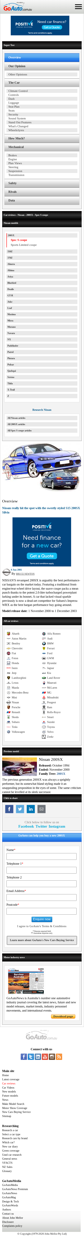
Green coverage (10, 1150)
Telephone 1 (14, 863)
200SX (11, 235)
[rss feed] (59, 1056)
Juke (9, 301)
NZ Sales (7, 1167)
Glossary (7, 1171)
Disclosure (8, 1221)
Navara (11, 333)
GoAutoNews (9, 1193)
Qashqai (11, 371)
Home (5, 1075)
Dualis (10, 289)
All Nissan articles (16, 418)
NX (9, 339)
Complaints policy (12, 1225)
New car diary (10, 1146)
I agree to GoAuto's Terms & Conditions (41, 926)
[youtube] (44, 1056)
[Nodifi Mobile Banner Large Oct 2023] (40, 34)
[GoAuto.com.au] (16, 12)
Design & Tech (10, 1201)
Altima (10, 270)
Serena (10, 377)
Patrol (10, 352)
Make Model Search (13, 1103)
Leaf (9, 308)
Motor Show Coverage (14, 1108)
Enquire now (42, 919)
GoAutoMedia (10, 1185)
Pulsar (10, 364)
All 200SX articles (16, 424)
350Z (10, 251)
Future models (10, 1095)
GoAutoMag (9, 1197)
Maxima (11, 314)
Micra (10, 320)
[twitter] (30, 1056)
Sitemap (6, 1116)
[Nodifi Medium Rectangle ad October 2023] (42, 565)
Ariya (10, 276)
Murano (11, 327)
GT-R (10, 295)
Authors (6, 1209)
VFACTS (7, 1162)
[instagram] (51, 1056)
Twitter (41, 826)
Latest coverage (10, 1079)
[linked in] (37, 1056)
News (5, 1099)
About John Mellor (12, 1217)
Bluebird (11, 283)
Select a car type (11, 1134)
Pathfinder (12, 345)
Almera (11, 264)
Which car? (8, 1142)
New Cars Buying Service (16, 1112)
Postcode (12, 904)
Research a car (10, 1130)
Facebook (26, 826)
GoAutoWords (10, 1205)
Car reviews (8, 1083)
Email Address (16, 891)
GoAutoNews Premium (15, 1189)
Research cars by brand (15, 1138)
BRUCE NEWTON (25, 574)
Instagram (57, 826)
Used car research (11, 1154)
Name (10, 850)
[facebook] (23, 1056)
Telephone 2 (14, 877)
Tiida (10, 383)
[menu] (78, 6)
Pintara (11, 358)
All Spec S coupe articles (19, 430)
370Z (10, 257)
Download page (63, 1016)
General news (9, 1158)
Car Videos (8, 1087)
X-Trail (11, 389)
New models (9, 1091)
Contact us (8, 1213)
